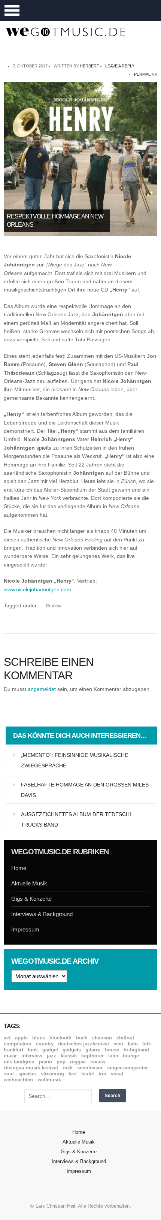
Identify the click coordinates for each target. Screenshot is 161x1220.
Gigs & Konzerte (31, 899)
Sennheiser (90, 1067)
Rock (68, 1067)
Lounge (131, 1056)
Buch (82, 1038)
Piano (45, 1062)
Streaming (52, 1073)
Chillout (125, 1038)
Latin (113, 1056)
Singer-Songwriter (127, 1067)
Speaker (27, 1073)
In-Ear (10, 1056)
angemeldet (42, 689)
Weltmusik (49, 1079)
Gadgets (72, 1050)
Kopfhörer (92, 1056)
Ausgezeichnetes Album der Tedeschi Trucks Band (76, 819)
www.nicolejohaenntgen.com (37, 589)
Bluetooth (60, 1038)
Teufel (87, 1073)
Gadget (50, 1050)
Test (73, 1073)
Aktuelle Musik (29, 883)
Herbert (89, 66)
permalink (145, 74)
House (112, 1050)
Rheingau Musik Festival (31, 1067)
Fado (133, 1044)
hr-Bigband (136, 1050)
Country (45, 1044)
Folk (146, 1044)
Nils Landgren (19, 1062)
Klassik (69, 1056)
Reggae (78, 1062)
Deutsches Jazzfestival (83, 1044)
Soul (9, 1073)
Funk (33, 1050)
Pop (61, 1062)
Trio (102, 1073)
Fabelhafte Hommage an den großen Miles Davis (85, 790)
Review (53, 606)
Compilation (17, 1044)
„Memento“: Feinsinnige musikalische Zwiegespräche (74, 760)
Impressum (25, 929)
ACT (7, 1038)
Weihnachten (18, 1079)
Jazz (51, 1056)
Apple (21, 1038)
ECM (118, 1044)
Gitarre (92, 1050)
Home (18, 868)
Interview (31, 1056)
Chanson (102, 1038)
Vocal (117, 1073)
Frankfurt (13, 1050)
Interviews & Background (42, 914)
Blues (38, 1038)
